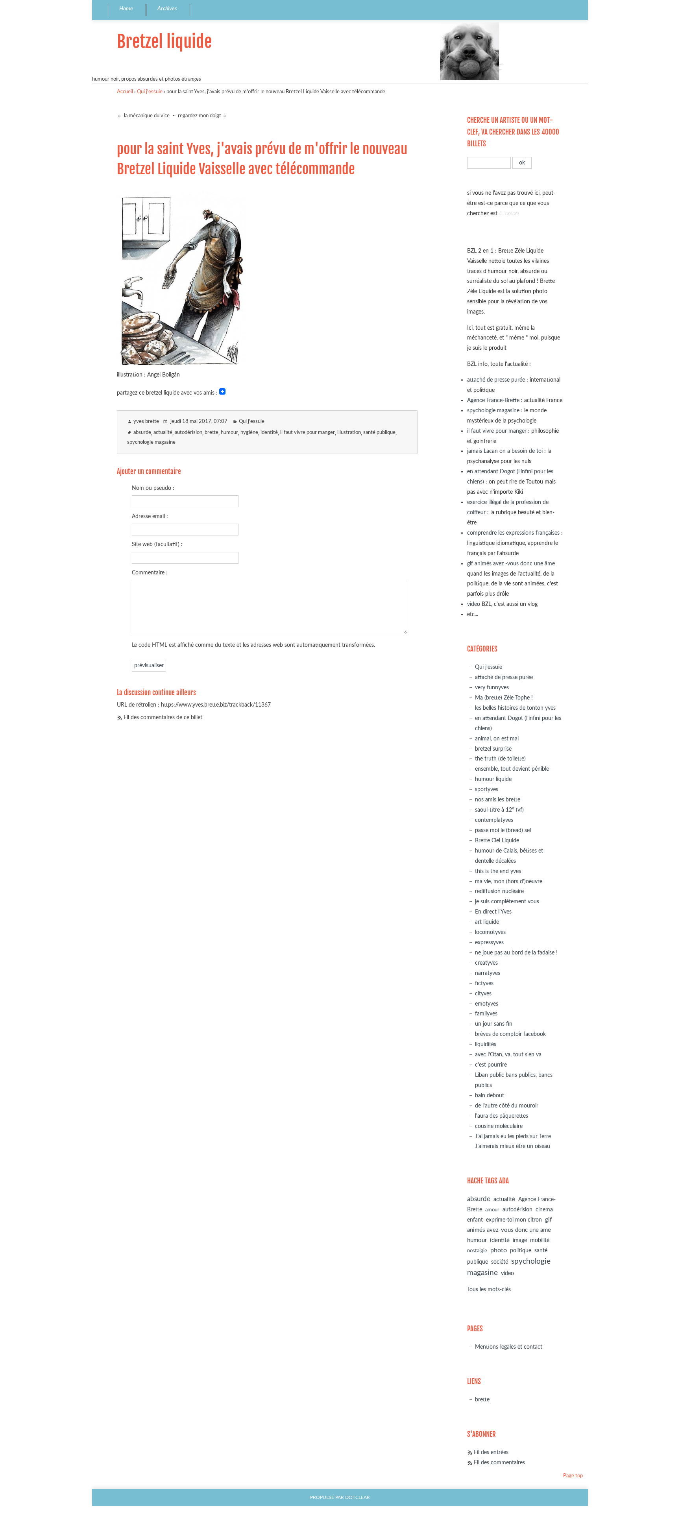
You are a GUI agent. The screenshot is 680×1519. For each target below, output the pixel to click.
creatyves (486, 963)
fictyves (484, 983)
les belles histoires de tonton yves (515, 708)
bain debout (489, 1095)
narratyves (487, 973)
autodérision (188, 432)
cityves (483, 994)
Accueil (125, 91)
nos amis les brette (497, 800)
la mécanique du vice (146, 115)
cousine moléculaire (499, 1126)
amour (492, 1210)
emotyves (486, 1004)
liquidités (485, 1044)
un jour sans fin (493, 1024)
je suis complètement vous (507, 901)
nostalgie (477, 1250)
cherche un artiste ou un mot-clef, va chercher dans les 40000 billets (513, 132)
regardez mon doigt (199, 115)
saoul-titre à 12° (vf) (499, 810)
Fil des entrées (491, 1452)
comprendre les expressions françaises (513, 533)
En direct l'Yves (493, 912)
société (499, 1262)
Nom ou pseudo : (153, 488)
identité (269, 432)
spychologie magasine (151, 442)
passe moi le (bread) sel (503, 830)
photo (498, 1250)
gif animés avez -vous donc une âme (511, 564)
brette (211, 432)
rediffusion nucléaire (499, 891)
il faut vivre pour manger (307, 432)
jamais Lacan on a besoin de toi (505, 451)
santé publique (379, 432)
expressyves (489, 942)
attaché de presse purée (496, 380)
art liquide (487, 922)
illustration (349, 432)
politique (520, 1250)
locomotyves (490, 932)
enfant (475, 1220)
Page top (573, 1475)
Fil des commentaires (499, 1462)
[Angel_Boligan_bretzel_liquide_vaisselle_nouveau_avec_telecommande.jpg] (181, 365)
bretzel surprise (493, 749)
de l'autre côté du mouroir (506, 1106)
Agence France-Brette (493, 400)
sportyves (486, 789)
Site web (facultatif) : (157, 544)
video (473, 604)
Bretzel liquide (164, 41)
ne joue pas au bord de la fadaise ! (516, 953)
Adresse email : (150, 516)
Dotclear (357, 1497)
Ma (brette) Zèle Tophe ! (504, 698)
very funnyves (492, 687)
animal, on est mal (497, 739)
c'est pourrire (491, 1065)
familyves (486, 1014)
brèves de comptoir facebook (510, 1034)
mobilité (539, 1240)
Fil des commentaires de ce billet (163, 717)
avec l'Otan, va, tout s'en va (508, 1055)
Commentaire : (150, 573)
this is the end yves (498, 871)
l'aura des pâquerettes (501, 1116)
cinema (544, 1210)
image (520, 1240)
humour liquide (493, 779)
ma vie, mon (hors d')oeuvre (508, 881)
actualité (162, 432)
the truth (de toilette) (500, 759)
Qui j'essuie (150, 91)
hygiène (249, 432)
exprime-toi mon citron (514, 1220)
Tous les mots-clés (489, 1289)
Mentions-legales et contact (508, 1347)
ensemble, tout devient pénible (512, 769)
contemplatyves (494, 820)
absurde (142, 432)
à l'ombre (509, 213)
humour (229, 432)
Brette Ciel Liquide (497, 840)
